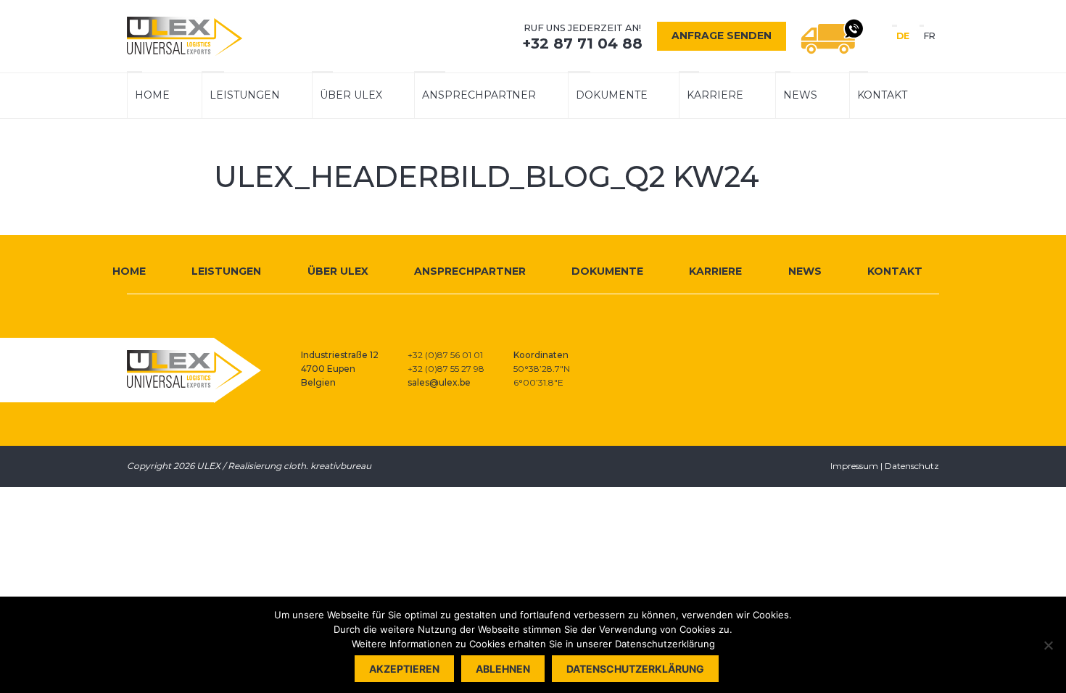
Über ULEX (351, 94)
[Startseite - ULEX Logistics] (185, 36)
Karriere (715, 94)
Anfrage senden (722, 35)
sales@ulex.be (439, 382)
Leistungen (245, 94)
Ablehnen (503, 669)
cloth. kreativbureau (327, 465)
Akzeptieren (404, 669)
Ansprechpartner (479, 94)
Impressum (854, 465)
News (800, 94)
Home (152, 94)
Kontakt (882, 94)
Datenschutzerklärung (635, 669)
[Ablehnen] (1048, 645)
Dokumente (612, 94)
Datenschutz (912, 465)
